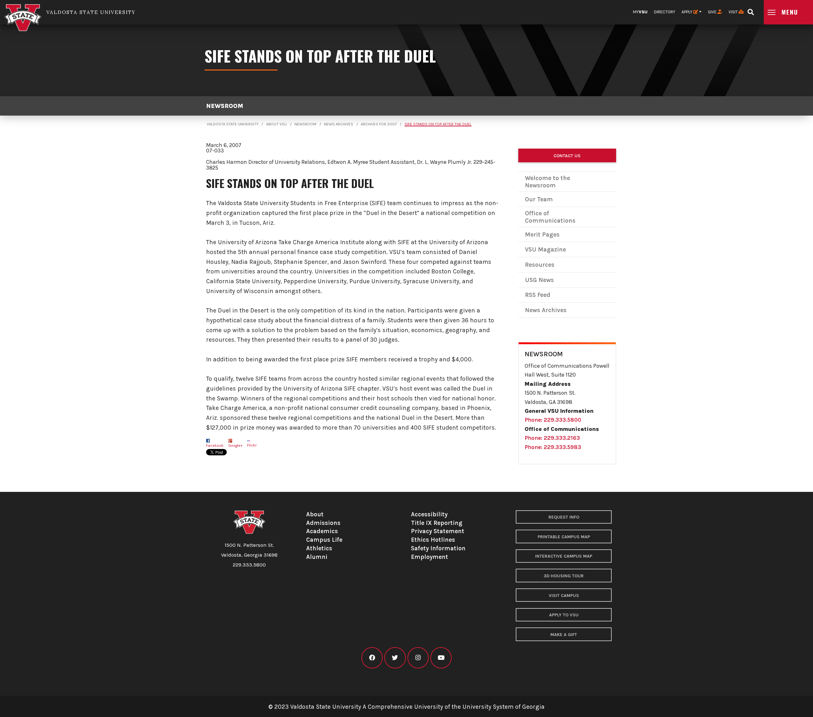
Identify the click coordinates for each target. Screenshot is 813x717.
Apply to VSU (564, 615)
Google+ (235, 445)
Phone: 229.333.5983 (553, 447)
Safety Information (438, 548)
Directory (664, 12)
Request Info (563, 517)
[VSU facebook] (372, 657)
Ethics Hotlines (433, 540)
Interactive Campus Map (563, 556)
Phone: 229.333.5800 (553, 420)
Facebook (215, 445)
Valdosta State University (233, 124)
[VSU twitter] (395, 657)
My (640, 12)
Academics (322, 531)
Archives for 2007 (379, 124)
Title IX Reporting (436, 523)
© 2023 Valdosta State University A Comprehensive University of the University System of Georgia (406, 706)
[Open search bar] (750, 10)
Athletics (319, 548)
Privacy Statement (437, 531)
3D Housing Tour (564, 576)
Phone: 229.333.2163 (552, 438)
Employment (429, 557)
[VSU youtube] (441, 657)
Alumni (316, 557)
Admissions (323, 523)
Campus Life (324, 540)
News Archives (338, 124)
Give (712, 12)
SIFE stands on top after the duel (438, 124)
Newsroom (224, 106)
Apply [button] (687, 12)
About (315, 514)
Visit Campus (564, 595)
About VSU (276, 124)
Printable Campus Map (564, 536)
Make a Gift (563, 634)
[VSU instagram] (418, 657)
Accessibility (429, 514)
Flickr (252, 445)
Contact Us (567, 155)
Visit (734, 12)
